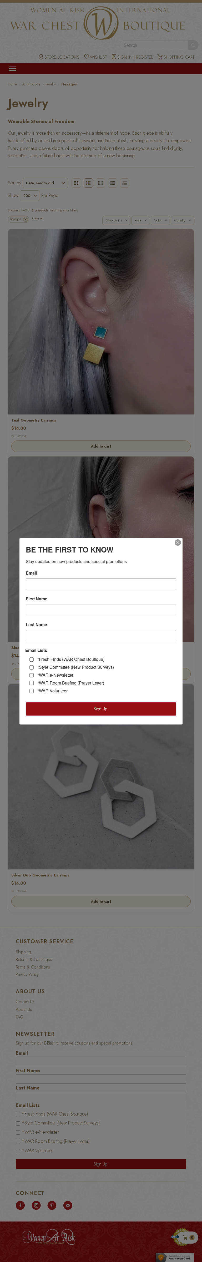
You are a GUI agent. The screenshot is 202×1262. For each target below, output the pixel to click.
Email (31, 573)
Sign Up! (101, 709)
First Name (36, 599)
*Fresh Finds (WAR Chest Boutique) (70, 659)
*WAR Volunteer (52, 691)
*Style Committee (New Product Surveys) (75, 667)
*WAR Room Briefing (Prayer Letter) (70, 683)
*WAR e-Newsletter (55, 675)
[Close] (178, 542)
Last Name (36, 624)
